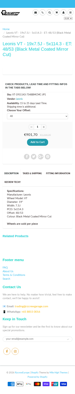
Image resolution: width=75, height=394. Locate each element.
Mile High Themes (59, 373)
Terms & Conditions (14, 275)
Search (6, 279)
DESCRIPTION (11, 173)
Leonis (19, 99)
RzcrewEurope (22, 373)
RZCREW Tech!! (13, 182)
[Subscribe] (68, 339)
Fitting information (58, 173)
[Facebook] (6, 351)
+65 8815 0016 (30, 311)
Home (6, 29)
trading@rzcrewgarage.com (31, 306)
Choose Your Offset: (19, 110)
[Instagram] (15, 351)
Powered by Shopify (37, 377)
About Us (8, 271)
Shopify (35, 373)
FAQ (5, 267)
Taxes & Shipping (32, 173)
